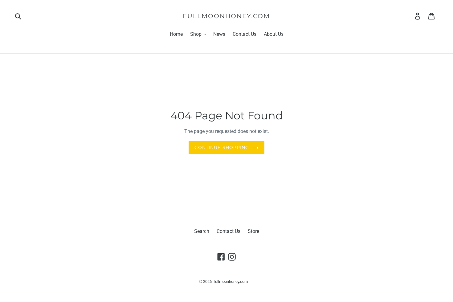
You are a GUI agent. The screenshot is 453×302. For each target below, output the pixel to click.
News (219, 34)
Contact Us (244, 34)
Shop (196, 34)
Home (176, 34)
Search (201, 231)
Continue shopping (221, 147)
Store (253, 231)
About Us (274, 34)
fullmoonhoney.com (226, 16)
